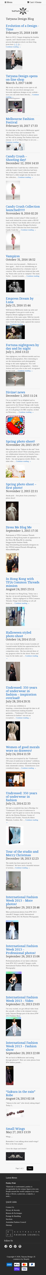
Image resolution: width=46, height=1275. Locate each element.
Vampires (13, 256)
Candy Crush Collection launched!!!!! (23, 208)
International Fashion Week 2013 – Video (22, 999)
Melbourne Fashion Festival (20, 120)
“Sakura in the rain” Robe (20, 1093)
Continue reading (25, 177)
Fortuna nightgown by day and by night (22, 346)
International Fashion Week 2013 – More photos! (22, 900)
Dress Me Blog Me (19, 527)
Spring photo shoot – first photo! (21, 486)
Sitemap (9, 1225)
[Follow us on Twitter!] (11, 1247)
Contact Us (10, 1207)
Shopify (26, 1259)
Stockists (9, 1219)
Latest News (11, 1178)
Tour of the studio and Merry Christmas (22, 853)
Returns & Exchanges (14, 1213)
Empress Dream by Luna (19, 300)
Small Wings (15, 1129)
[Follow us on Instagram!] (20, 1247)
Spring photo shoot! (20, 441)
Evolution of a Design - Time (22, 27)
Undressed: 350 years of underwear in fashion (21, 796)
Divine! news (15, 392)
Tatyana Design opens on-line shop (22, 77)
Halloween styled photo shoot (18, 634)
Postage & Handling (13, 1216)
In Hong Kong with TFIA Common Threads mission (22, 582)
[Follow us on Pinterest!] (15, 1247)
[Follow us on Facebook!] (6, 1247)
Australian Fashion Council (16, 1222)
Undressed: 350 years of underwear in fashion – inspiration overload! (21, 693)
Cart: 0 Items (35, 2)
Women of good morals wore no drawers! (23, 748)
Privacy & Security (13, 1210)
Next (29, 1168)
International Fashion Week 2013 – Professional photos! (22, 949)
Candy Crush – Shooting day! (16, 158)
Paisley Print (11, 1183)
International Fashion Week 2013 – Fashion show (22, 1046)
